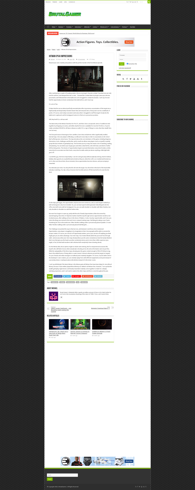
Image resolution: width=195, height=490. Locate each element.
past (58, 49)
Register (55, 2)
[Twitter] (131, 2)
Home (48, 26)
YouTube (132, 27)
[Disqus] (80, 373)
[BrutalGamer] (65, 13)
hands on (55, 282)
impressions (70, 282)
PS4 (73, 59)
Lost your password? (125, 68)
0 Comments (81, 59)
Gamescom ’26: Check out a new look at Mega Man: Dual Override (58, 333)
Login (60, 2)
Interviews (78, 27)
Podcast (124, 27)
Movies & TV (104, 27)
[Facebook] (129, 2)
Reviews (60, 27)
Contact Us (72, 2)
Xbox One (84, 282)
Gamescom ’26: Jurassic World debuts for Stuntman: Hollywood (76, 33)
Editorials (87, 27)
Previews (69, 27)
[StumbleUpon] (135, 2)
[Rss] (127, 2)
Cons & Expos (115, 27)
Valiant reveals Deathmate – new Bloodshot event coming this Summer (61, 309)
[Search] (149, 1)
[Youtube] (133, 2)
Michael (53, 59)
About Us (48, 2)
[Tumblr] (137, 2)
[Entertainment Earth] (97, 42)
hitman (62, 282)
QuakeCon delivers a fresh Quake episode (101, 332)
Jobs (65, 2)
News (53, 27)
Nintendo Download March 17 (100, 307)
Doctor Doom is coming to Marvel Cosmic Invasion (79, 332)
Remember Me (132, 64)
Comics (95, 27)
